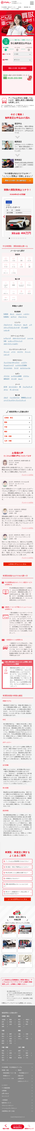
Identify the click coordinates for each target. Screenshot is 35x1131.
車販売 (19, 1070)
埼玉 (19, 1022)
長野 (10, 1034)
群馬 (19, 1024)
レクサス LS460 (16, 376)
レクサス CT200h (21, 365)
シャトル (30, 338)
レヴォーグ (7, 338)
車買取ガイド (6, 1075)
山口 (3, 1055)
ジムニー (19, 314)
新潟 (3, 1034)
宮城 (10, 1022)
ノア (30, 325)
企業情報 (4, 1090)
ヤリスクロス (8, 368)
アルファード (8, 325)
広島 (10, 1053)
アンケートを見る (27, 475)
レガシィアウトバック (15, 341)
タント (12, 314)
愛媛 (10, 1057)
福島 (3, 1026)
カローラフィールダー (11, 344)
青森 (10, 1019)
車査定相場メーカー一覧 (9, 1073)
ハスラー (26, 314)
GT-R (5, 387)
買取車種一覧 (27, 7)
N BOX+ (6, 317)
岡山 (3, 1053)
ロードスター (13, 387)
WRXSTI (6, 379)
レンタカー (5, 1085)
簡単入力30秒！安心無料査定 (15, 180)
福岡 (19, 1050)
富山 (3, 1036)
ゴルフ (6, 397)
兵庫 (27, 1038)
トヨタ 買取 (6, 8)
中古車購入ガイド (24, 1073)
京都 (27, 1034)
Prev (4, 216)
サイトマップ (5, 1096)
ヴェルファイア (9, 365)
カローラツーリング (19, 338)
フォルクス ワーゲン (21, 286)
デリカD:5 (24, 327)
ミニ (13, 293)
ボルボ (29, 293)
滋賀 (19, 1036)
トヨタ (13, 260)
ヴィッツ (6, 352)
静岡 (3, 1041)
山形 (10, 1024)
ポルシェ (6, 293)
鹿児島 (20, 1057)
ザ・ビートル (14, 389)
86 (20, 387)
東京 (19, 1019)
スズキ (21, 266)
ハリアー (24, 362)
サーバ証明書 (26, 994)
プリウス (6, 376)
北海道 (3, 1019)
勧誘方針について (6, 1102)
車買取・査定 (5, 1070)
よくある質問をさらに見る (17, 899)
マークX (13, 379)
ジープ (13, 299)
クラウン (26, 376)
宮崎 (27, 1055)
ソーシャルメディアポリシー (9, 1108)
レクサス (6, 260)
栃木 (27, 1024)
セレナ (25, 325)
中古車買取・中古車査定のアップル (12, 1067)
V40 (5, 341)
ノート (13, 352)
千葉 (27, 1022)
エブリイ (14, 317)
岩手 (3, 1022)
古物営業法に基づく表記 (8, 1111)
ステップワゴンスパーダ (11, 327)
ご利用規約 (5, 1100)
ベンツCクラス (14, 397)
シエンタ (6, 330)
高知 (3, 1060)
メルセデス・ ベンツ (6, 286)
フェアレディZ (27, 387)
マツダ (5, 266)
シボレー (6, 299)
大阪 (19, 1034)
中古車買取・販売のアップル (8, 7)
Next (30, 216)
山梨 (10, 1038)
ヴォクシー (17, 325)
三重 (10, 1043)
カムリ (20, 379)
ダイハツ (6, 273)
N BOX (6, 314)
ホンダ (29, 260)
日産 (21, 260)
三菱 (29, 266)
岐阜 (3, 1043)
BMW (13, 285)
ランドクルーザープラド (11, 362)
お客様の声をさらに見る (17, 564)
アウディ (29, 285)
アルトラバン (22, 317)
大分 (19, 1055)
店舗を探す (21, 1075)
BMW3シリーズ (26, 397)
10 (25, 238)
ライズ (16, 368)
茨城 (19, 1026)
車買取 (19, 7)
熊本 (27, 1053)
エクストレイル (25, 368)
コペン (6, 389)
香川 (3, 1057)
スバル (13, 266)
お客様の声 (21, 1078)
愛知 (10, 1041)
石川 (10, 1036)
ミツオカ (13, 273)
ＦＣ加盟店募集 (6, 1088)
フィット (28, 352)
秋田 (3, 1024)
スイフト (20, 352)
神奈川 (27, 1019)
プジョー (21, 293)
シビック (6, 354)
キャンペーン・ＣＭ (8, 1078)
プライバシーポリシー (7, 1105)
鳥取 (3, 1050)
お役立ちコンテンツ (23, 1081)
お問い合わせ (5, 1093)
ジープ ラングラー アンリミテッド (15, 400)
